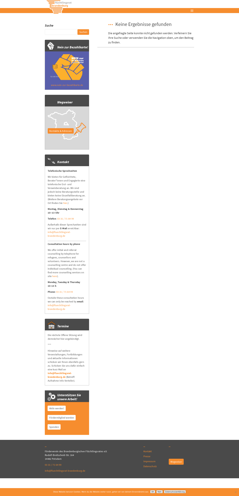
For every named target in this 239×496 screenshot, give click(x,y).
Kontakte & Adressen (60, 130)
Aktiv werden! (56, 408)
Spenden (54, 427)
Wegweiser (176, 461)
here (54, 276)
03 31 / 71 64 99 (65, 218)
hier (65, 203)
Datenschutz (150, 466)
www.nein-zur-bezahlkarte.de (67, 85)
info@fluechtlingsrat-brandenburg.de (65, 470)
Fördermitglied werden (61, 417)
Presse (146, 456)
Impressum (149, 461)
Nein (160, 492)
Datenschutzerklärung (175, 492)
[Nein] (235, 492)
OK (152, 492)
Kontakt (147, 451)
